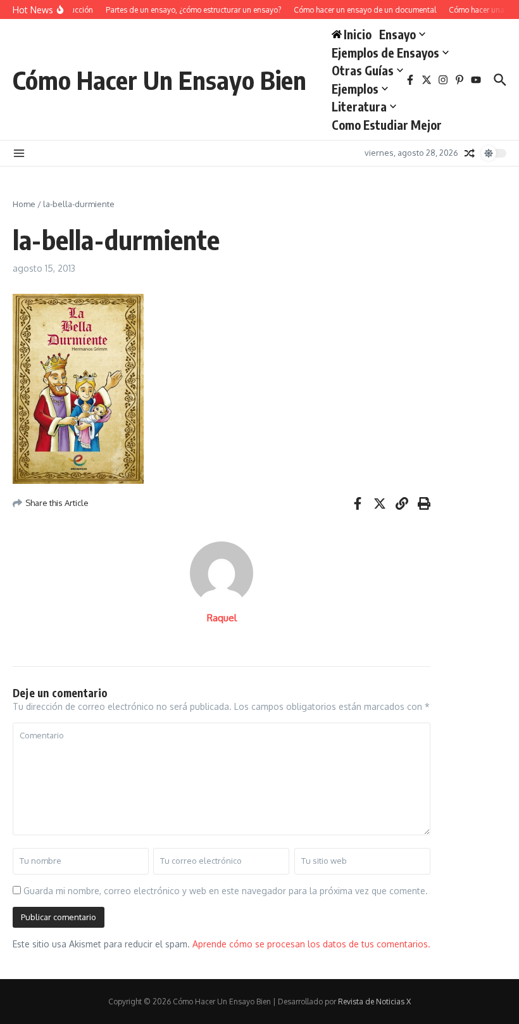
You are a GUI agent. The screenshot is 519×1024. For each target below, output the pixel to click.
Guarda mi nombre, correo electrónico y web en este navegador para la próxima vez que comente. (225, 890)
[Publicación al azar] (470, 153)
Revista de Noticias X (374, 1001)
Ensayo (397, 34)
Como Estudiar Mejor (387, 124)
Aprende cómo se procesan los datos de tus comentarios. (311, 944)
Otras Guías (363, 70)
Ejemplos (355, 88)
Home (24, 204)
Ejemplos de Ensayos (385, 52)
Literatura (359, 106)
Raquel (222, 618)
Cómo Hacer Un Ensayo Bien (159, 80)
